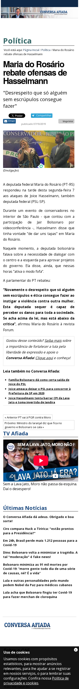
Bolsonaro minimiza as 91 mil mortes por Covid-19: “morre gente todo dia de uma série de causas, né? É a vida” (39, 568)
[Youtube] (19, 643)
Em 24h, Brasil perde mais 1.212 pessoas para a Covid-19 (40, 542)
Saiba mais (53, 340)
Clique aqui (44, 358)
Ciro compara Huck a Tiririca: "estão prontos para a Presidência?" (38, 531)
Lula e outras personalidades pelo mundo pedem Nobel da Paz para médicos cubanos (37, 582)
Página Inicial (31, 50)
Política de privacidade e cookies (36, 680)
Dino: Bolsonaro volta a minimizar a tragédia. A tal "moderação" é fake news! (40, 554)
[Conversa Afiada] (39, 15)
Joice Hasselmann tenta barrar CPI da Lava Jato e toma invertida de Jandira (39, 400)
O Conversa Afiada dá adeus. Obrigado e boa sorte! (38, 519)
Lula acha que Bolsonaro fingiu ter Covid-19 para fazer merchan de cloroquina (37, 594)
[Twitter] (31, 643)
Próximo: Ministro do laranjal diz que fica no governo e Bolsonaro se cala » (33, 425)
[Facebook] (8, 643)
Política (17, 41)
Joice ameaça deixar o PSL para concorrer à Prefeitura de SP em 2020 (40, 391)
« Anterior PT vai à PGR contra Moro (28, 417)
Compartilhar (43, 115)
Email (11, 120)
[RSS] (43, 643)
